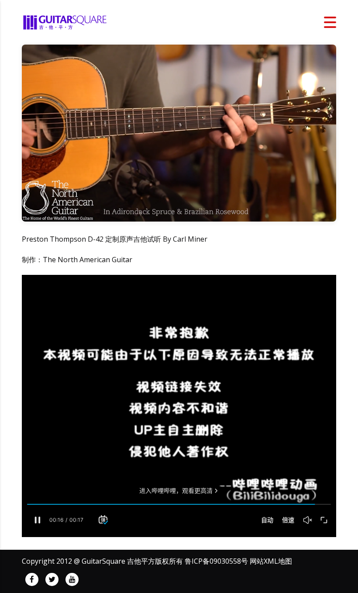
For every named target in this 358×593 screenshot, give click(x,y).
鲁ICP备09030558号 (216, 561)
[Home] (65, 21)
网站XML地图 (271, 561)
